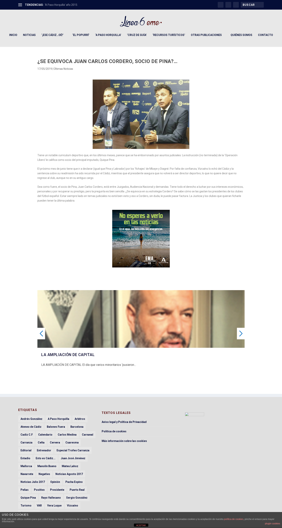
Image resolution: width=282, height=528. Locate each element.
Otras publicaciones (206, 35)
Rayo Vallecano (51, 497)
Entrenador (44, 450)
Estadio (25, 458)
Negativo (44, 474)
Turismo (26, 505)
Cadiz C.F (27, 434)
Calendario (45, 434)
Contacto (265, 35)
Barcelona (76, 426)
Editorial (26, 450)
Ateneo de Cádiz (31, 426)
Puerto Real (77, 489)
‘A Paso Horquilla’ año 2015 (61, 4)
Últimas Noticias (63, 68)
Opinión (55, 481)
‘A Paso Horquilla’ (108, 35)
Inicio (13, 35)
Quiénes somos (241, 35)
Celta (41, 442)
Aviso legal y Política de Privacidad (124, 421)
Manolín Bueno (46, 466)
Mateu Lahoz (70, 466)
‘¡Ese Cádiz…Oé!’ (52, 35)
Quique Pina (28, 497)
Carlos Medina (67, 434)
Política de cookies (114, 431)
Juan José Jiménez (73, 458)
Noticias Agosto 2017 (69, 474)
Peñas (25, 489)
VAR (39, 505)
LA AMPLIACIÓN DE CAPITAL (68, 354)
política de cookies (233, 519)
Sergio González (76, 497)
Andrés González (31, 418)
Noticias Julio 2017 (33, 481)
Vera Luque (54, 505)
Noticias (29, 35)
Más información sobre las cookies (124, 440)
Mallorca (26, 466)
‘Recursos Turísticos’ (169, 35)
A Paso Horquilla (58, 418)
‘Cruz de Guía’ (137, 35)
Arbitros (80, 418)
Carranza (26, 442)
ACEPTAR (141, 525)
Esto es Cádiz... (45, 458)
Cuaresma (72, 442)
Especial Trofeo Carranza (73, 450)
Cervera (55, 442)
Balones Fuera (56, 426)
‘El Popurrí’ (80, 35)
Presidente (57, 489)
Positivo (39, 489)
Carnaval (87, 434)
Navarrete (27, 474)
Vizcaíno (72, 505)
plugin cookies (272, 523)
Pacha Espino (74, 481)
